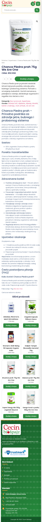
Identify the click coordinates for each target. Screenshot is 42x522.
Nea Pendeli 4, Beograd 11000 (16, 498)
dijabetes (21, 103)
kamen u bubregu (8, 106)
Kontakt (7, 475)
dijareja (28, 103)
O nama (7, 468)
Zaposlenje (8, 471)
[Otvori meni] (38, 4)
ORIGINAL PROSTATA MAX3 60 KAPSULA (11, 318)
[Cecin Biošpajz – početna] (7, 4)
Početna (4, 60)
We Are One (18, 289)
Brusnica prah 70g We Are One (11, 379)
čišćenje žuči (12, 103)
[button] (37, 21)
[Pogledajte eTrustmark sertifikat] (15, 452)
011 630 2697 (10, 505)
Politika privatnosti (11, 479)
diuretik (35, 103)
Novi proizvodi (15, 101)
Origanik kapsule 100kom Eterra (31, 318)
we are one (30, 106)
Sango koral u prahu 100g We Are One (31, 408)
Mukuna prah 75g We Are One (30, 379)
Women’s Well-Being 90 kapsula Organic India (11, 348)
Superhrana (12, 60)
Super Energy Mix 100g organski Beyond (11, 408)
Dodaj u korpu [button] (11, 325)
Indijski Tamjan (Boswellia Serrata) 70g (31, 348)
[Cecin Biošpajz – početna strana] (11, 429)
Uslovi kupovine (10, 482)
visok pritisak (20, 106)
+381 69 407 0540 (12, 501)
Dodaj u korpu (27, 79)
